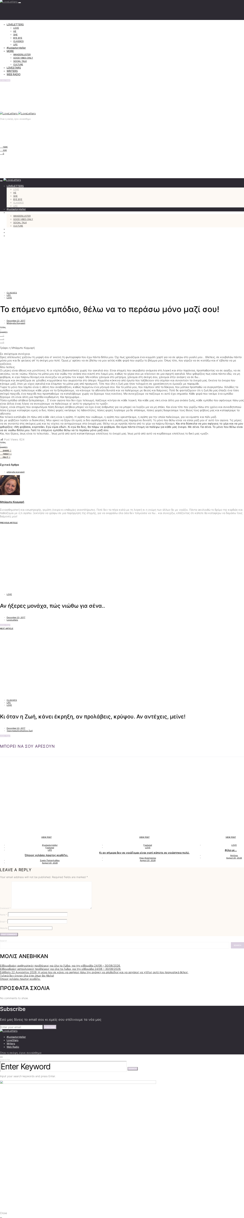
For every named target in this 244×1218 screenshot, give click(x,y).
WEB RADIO (13, 74)
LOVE (16, 28)
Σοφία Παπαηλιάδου (50, 860)
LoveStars (12, 1040)
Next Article (6, 628)
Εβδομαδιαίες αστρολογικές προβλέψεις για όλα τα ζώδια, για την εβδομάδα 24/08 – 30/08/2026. (60, 969)
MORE (10, 51)
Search (3, 940)
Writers (11, 1043)
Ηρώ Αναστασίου (147, 858)
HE (14, 31)
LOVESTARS (14, 67)
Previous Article (9, 522)
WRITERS (12, 71)
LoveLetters (12, 620)
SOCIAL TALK (20, 61)
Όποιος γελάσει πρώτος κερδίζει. (46, 855)
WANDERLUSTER (22, 54)
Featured (49, 847)
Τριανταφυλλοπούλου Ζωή (20, 730)
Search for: (5, 1059)
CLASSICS (18, 41)
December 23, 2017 (16, 320)
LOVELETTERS (15, 24)
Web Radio (13, 1046)
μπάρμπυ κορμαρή (16, 472)
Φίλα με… (231, 850)
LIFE (15, 44)
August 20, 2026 (50, 863)
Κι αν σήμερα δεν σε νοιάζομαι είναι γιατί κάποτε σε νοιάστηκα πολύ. (144, 852)
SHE (15, 34)
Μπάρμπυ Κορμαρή (16, 323)
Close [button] (3, 1213)
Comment (5, 908)
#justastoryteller (16, 47)
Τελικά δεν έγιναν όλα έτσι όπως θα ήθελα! (27, 975)
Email (3, 921)
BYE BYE (17, 38)
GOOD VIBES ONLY (23, 57)
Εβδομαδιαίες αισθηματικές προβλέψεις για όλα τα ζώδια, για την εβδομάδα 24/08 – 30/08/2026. (60, 965)
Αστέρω (234, 855)
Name (3, 914)
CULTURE (18, 64)
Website (3, 928)
